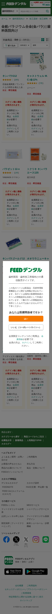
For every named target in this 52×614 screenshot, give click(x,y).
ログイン (26, 342)
